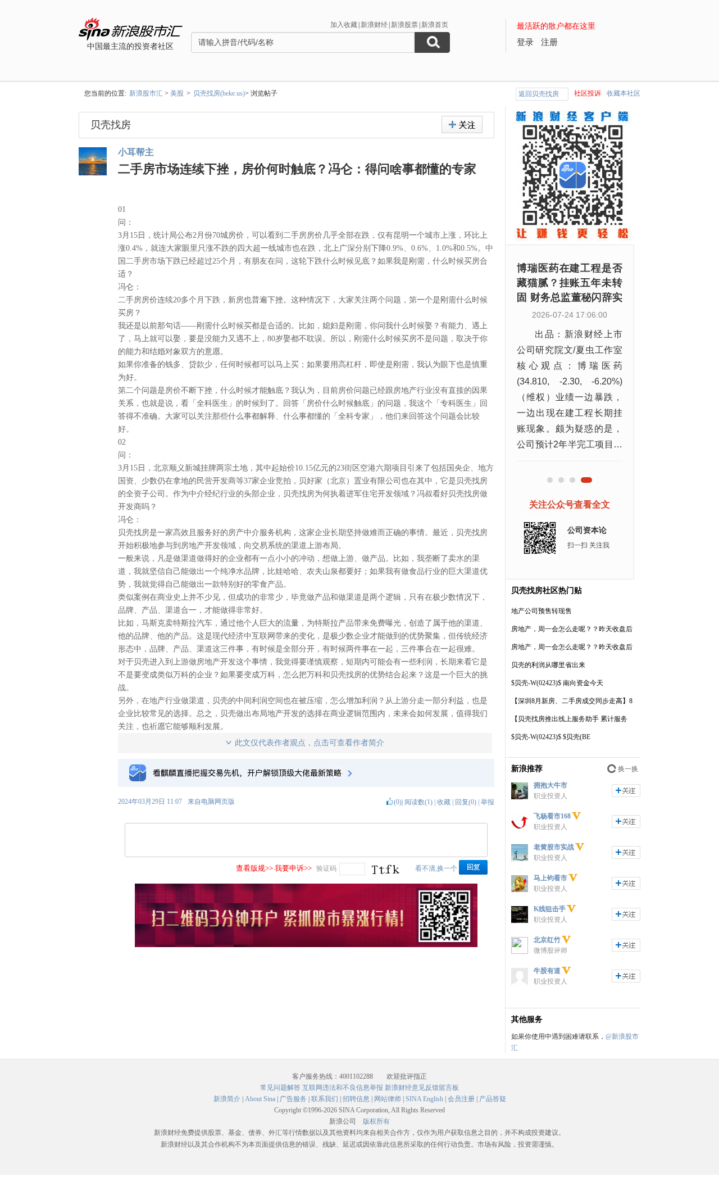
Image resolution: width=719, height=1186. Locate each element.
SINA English (424, 1099)
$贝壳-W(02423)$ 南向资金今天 (557, 683)
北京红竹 (547, 940)
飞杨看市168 (552, 816)
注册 (549, 42)
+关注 (462, 124)
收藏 (443, 802)
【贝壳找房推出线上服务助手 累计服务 (569, 719)
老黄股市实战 (554, 847)
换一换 (628, 769)
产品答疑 (492, 1099)
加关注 (626, 790)
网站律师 (387, 1099)
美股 (177, 93)
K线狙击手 (550, 909)
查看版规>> (254, 868)
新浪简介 (226, 1099)
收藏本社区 (623, 93)
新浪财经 (374, 25)
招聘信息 (356, 1099)
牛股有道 (547, 971)
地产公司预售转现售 (541, 611)
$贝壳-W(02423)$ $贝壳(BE (550, 737)
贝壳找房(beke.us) (219, 93)
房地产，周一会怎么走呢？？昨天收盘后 (571, 629)
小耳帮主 (136, 152)
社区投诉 (587, 93)
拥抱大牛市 (550, 785)
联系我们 (324, 1099)
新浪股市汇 (146, 93)
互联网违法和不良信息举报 (342, 1088)
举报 (487, 802)
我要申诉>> (293, 868)
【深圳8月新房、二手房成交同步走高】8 (571, 701)
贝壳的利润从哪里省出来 (548, 665)
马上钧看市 (550, 878)
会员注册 (461, 1099)
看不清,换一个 (436, 868)
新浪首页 (434, 25)
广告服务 (293, 1099)
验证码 (326, 868)
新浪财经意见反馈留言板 (422, 1088)
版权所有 (376, 1121)
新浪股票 (404, 25)
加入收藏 (343, 25)
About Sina (260, 1099)
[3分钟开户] (306, 945)
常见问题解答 (280, 1088)
